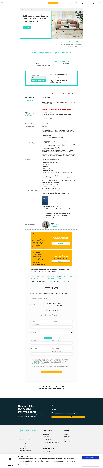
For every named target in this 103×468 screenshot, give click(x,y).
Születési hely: (34, 330)
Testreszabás (90, 461)
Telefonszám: (55, 346)
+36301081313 (54, 226)
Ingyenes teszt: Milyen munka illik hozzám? (51, 442)
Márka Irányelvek (67, 438)
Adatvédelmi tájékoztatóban (37, 362)
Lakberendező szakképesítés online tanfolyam (51, 9)
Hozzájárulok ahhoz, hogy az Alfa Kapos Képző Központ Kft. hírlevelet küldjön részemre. (50, 366)
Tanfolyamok (53, 3)
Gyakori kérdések (46, 451)
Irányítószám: (34, 340)
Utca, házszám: (34, 346)
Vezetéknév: (33, 319)
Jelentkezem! (60, 243)
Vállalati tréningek (46, 445)
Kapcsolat (95, 3)
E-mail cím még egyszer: (57, 351)
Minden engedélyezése (90, 457)
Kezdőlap (22, 9)
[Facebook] (20, 439)
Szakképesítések (46, 434)
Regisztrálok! (27, 27)
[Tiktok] (26, 439)
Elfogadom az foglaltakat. (66, 413)
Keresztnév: (55, 319)
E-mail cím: (33, 351)
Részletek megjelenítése (23, 464)
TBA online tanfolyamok (47, 444)
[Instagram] (23, 439)
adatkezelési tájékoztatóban (66, 413)
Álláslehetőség (79, 3)
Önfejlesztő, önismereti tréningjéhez (50, 133)
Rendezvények (68, 3)
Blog (60, 3)
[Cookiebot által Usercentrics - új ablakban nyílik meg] (10, 466)
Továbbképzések (46, 436)
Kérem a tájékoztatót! (38, 80)
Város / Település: (56, 340)
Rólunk (87, 3)
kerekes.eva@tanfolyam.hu (56, 224)
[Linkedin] (30, 439)
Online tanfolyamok (47, 438)
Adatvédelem (45, 453)
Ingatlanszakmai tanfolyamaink (33, 9)
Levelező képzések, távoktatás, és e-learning (50, 440)
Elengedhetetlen (90, 464)
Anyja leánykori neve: (35, 324)
